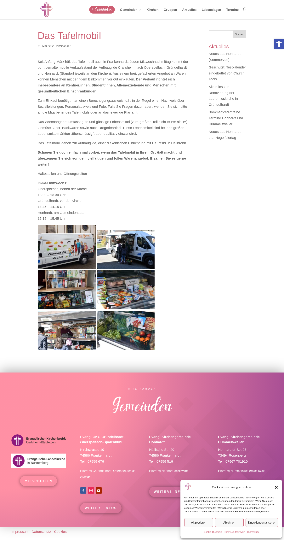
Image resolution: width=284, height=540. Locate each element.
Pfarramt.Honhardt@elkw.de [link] (169, 470)
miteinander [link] (63, 45)
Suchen (239, 34)
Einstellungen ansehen (262, 522)
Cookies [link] (60, 532)
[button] (276, 487)
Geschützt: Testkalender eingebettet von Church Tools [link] (227, 73)
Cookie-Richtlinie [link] (213, 532)
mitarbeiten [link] (38, 481)
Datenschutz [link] (41, 532)
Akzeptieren (198, 522)
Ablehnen (229, 522)
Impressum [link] (253, 532)
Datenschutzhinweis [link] (234, 532)
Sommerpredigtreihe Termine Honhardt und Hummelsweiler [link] (226, 118)
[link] (279, 44)
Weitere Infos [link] (101, 508)
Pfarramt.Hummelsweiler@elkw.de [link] (241, 470)
